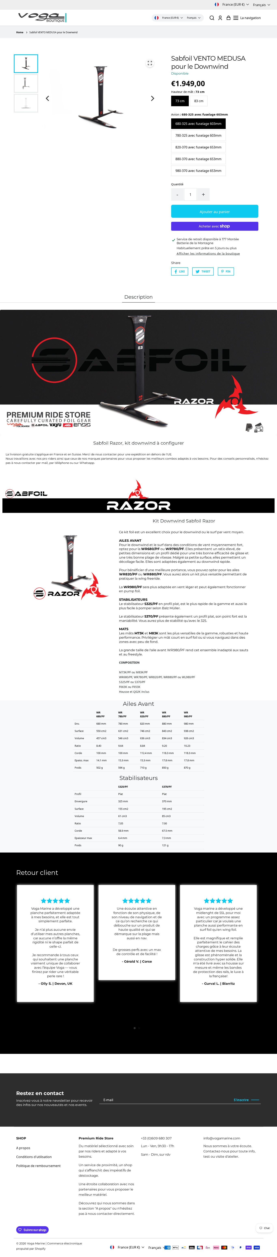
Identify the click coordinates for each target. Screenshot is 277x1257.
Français (259, 5)
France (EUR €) (233, 4)
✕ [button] (217, 594)
